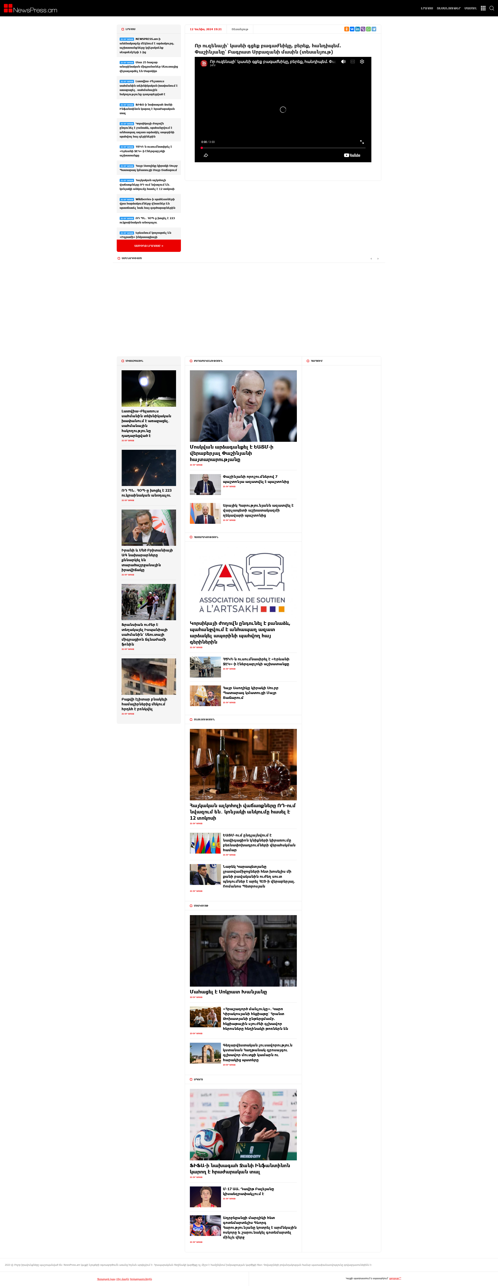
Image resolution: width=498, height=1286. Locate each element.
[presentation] (371, 258)
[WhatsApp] (368, 29)
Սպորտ (198, 1079)
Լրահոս (130, 29)
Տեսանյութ (240, 29)
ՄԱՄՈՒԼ (471, 8)
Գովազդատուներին (141, 1279)
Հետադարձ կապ (106, 1279)
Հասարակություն (206, 537)
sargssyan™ (395, 1278)
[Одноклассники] (346, 29)
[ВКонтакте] (352, 29)
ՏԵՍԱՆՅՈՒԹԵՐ (449, 8)
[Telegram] (374, 29)
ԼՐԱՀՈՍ (427, 8)
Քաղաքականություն (208, 360)
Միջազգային (134, 360)
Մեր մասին (122, 1279)
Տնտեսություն (204, 719)
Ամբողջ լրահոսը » (148, 245)
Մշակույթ (201, 905)
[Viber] (363, 29)
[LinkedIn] (357, 29)
